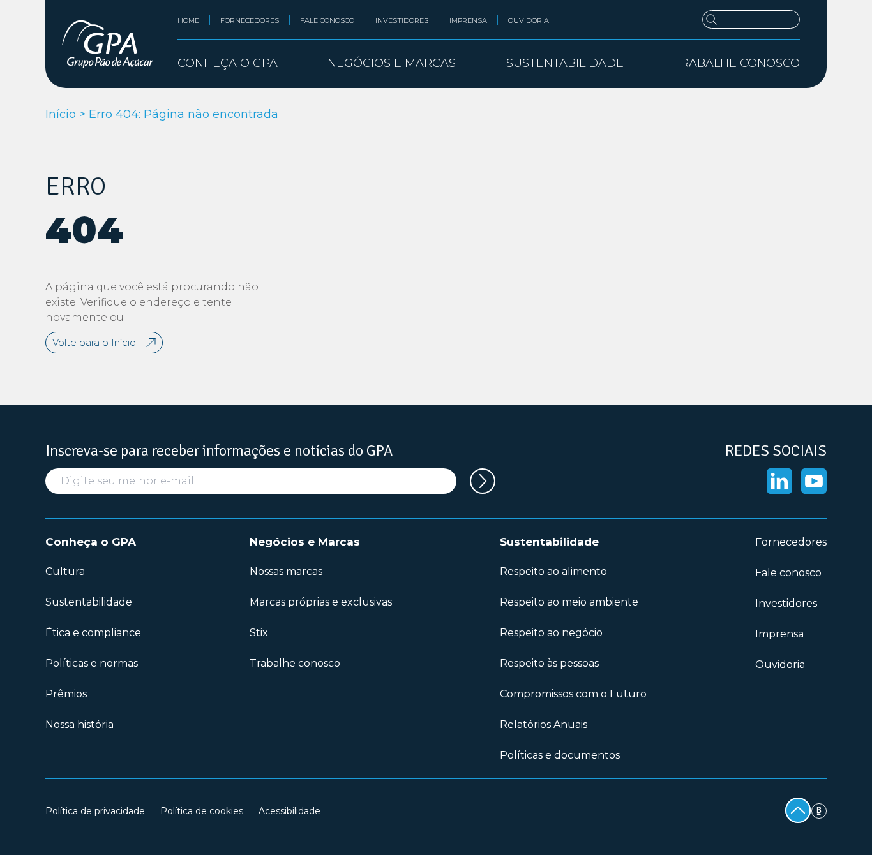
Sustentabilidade (88, 602)
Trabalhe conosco (736, 63)
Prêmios (66, 694)
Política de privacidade (95, 811)
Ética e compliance (93, 633)
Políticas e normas (91, 663)
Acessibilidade (289, 811)
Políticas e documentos (560, 755)
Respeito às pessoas (549, 663)
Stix (259, 633)
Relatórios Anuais (543, 724)
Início (60, 114)
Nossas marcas (286, 571)
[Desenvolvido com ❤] (819, 811)
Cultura (65, 571)
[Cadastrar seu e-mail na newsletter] (482, 481)
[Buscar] (751, 19)
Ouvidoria (528, 20)
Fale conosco (327, 20)
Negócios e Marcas (305, 541)
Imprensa (468, 20)
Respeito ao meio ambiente (569, 602)
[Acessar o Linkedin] (779, 481)
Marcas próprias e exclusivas (321, 602)
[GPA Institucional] (107, 44)
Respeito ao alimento (553, 571)
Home (188, 20)
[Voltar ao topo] (798, 810)
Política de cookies (201, 811)
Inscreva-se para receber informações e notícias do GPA (219, 450)
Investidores (401, 20)
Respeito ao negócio (551, 633)
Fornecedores (249, 20)
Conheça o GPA (90, 541)
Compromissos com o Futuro (573, 694)
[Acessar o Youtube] (814, 481)
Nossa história (79, 724)
